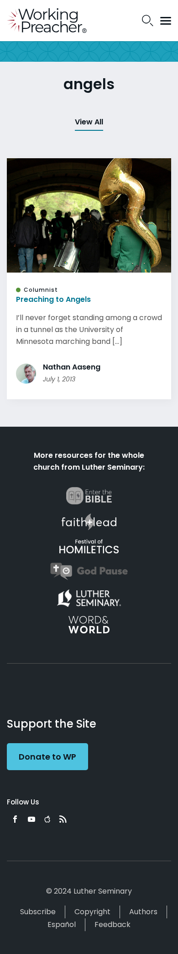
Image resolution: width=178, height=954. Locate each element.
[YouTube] (31, 819)
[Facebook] (15, 819)
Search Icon (147, 20)
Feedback (112, 924)
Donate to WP (47, 756)
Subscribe (38, 911)
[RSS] (63, 819)
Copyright (92, 911)
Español (61, 924)
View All (89, 122)
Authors (143, 911)
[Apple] (47, 819)
